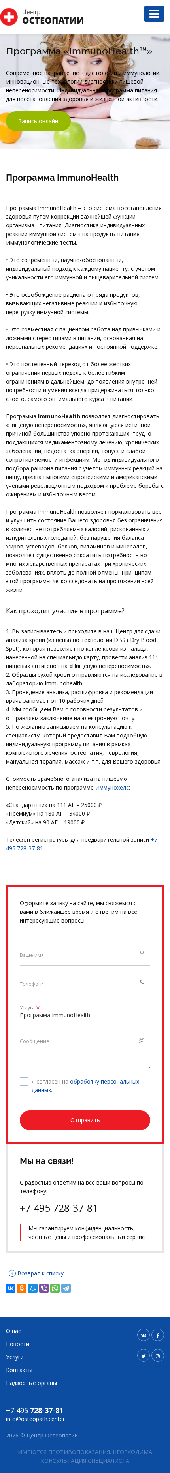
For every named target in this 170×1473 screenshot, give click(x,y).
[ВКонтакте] (10, 1288)
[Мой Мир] (33, 1288)
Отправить (85, 1120)
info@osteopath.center (35, 1418)
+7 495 (34, 1410)
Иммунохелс (112, 787)
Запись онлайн (38, 121)
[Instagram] (157, 1355)
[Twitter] (143, 1355)
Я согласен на (85, 1086)
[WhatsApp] (55, 1288)
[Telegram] (66, 1288)
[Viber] (44, 1288)
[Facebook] (157, 1335)
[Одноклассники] (21, 1288)
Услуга (30, 1008)
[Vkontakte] (143, 1335)
